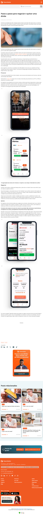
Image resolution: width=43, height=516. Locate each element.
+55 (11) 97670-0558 (8, 471)
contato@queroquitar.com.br (32, 449)
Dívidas (3, 404)
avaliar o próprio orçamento (21, 54)
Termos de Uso (29, 508)
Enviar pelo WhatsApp (7, 501)
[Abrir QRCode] (12, 471)
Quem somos (35, 480)
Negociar (2, 342)
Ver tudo (16, 480)
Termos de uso (35, 485)
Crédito (2, 480)
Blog (2, 484)
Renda (24, 404)
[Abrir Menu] (41, 2)
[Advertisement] (21, 332)
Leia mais (4, 409)
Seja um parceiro (18, 482)
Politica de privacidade (37, 487)
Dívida (2, 478)
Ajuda (33, 478)
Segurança (34, 482)
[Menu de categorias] (41, 6)
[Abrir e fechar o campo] (21, 6)
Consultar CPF (21, 373)
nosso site (9, 78)
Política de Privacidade (19, 508)
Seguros (3, 482)
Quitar (6, 342)
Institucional (25, 428)
